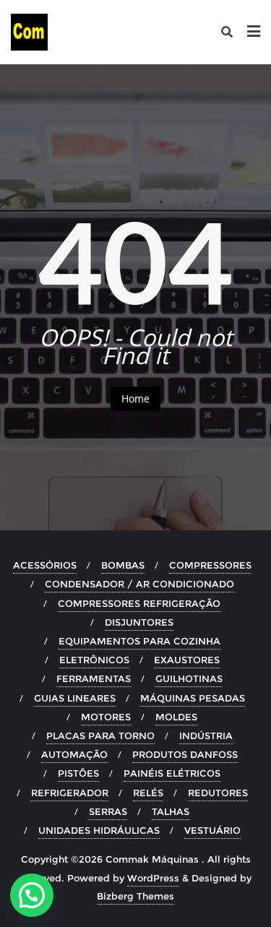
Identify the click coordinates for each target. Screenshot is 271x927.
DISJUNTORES (139, 622)
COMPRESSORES (210, 565)
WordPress (153, 878)
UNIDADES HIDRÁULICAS (99, 830)
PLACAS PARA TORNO (100, 735)
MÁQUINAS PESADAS (192, 698)
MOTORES (106, 717)
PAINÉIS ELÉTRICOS (172, 773)
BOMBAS (123, 565)
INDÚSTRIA (206, 735)
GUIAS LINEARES (75, 698)
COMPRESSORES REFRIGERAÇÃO (139, 603)
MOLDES (176, 717)
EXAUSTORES (187, 659)
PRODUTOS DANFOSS (185, 754)
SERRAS (108, 811)
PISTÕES (78, 773)
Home (135, 398)
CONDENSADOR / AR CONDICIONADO (139, 584)
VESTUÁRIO (212, 830)
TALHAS (170, 811)
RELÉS (148, 792)
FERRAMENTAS (93, 678)
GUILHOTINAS (189, 678)
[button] (31, 895)
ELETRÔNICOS (94, 659)
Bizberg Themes (135, 896)
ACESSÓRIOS (45, 565)
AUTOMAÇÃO (74, 754)
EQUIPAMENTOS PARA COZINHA (139, 641)
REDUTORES (218, 792)
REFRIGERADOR (69, 792)
